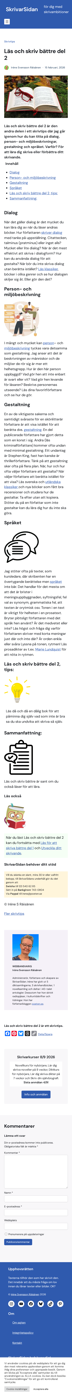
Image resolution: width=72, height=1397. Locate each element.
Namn (8, 1192)
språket (56, 581)
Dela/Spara (45, 1034)
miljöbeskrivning (17, 348)
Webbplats (10, 1220)
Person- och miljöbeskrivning (33, 177)
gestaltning (33, 429)
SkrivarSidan (22, 9)
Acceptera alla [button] (40, 1389)
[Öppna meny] (7, 21)
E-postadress (13, 1206)
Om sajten (19, 1322)
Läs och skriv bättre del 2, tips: (34, 193)
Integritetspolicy (23, 1333)
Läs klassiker (48, 269)
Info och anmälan (36, 1094)
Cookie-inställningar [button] (16, 1389)
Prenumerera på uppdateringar (26, 1234)
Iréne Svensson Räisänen (25, 1294)
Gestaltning (19, 182)
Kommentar (12, 1153)
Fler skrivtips (14, 913)
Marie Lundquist (48, 649)
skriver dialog (51, 232)
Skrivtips (9, 41)
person (48, 343)
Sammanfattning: (23, 198)
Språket (16, 188)
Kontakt (17, 1343)
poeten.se (37, 1003)
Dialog (15, 172)
